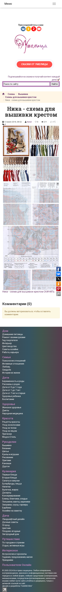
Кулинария (9, 471)
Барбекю (6, 507)
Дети (5, 377)
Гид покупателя (10, 340)
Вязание (6, 448)
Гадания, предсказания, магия (17, 557)
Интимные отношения (13, 364)
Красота (7, 418)
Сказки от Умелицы (34, 64)
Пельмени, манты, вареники (16, 501)
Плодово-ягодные (11, 531)
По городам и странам (13, 542)
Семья (6, 357)
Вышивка (23, 94)
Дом (5, 330)
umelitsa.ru (31, 581)
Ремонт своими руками (13, 337)
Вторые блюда (9, 477)
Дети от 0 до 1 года (12, 387)
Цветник (6, 528)
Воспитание (8, 399)
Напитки (6, 486)
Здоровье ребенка (11, 396)
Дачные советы (10, 522)
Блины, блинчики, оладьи (14, 498)
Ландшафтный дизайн (13, 519)
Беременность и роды (13, 381)
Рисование (7, 457)
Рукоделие (9, 441)
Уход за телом (9, 428)
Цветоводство (9, 346)
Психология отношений (13, 360)
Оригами (6, 460)
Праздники (7, 560)
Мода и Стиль (9, 437)
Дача (5, 515)
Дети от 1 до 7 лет (11, 390)
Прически (7, 434)
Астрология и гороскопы (14, 554)
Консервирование (11, 495)
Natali (29, 122)
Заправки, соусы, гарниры (15, 504)
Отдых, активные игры (13, 545)
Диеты (5, 410)
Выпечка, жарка (10, 489)
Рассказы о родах (11, 384)
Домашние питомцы (12, 334)
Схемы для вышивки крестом (20, 97)
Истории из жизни (11, 373)
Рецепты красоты (11, 422)
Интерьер (7, 343)
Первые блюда (9, 474)
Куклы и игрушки (10, 454)
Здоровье (8, 404)
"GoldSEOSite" (26, 586)
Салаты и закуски (11, 480)
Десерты (6, 492)
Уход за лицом (9, 431)
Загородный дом (10, 534)
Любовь (6, 367)
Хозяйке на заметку (12, 510)
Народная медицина (12, 413)
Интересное (10, 550)
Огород (6, 525)
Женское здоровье (11, 407)
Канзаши (6, 463)
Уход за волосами (11, 425)
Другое (6, 466)
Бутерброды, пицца (12, 483)
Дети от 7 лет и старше (13, 393)
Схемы (11, 94)
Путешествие (11, 539)
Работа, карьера (10, 352)
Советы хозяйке (10, 349)
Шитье (5, 451)
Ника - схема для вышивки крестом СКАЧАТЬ (28, 291)
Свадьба (6, 370)
